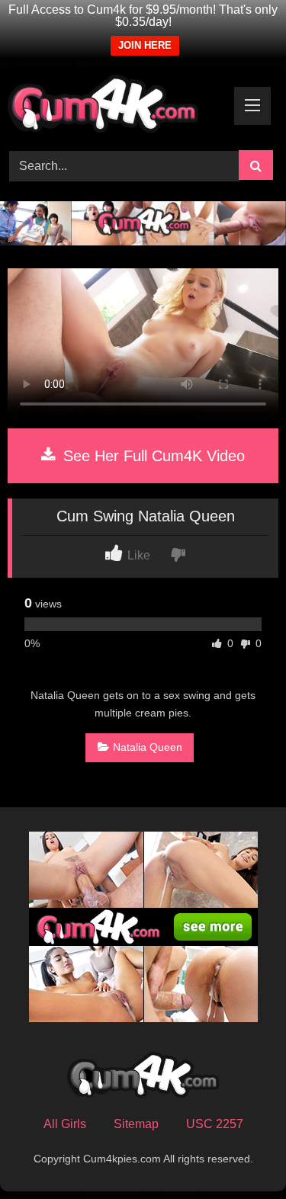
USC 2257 (214, 1123)
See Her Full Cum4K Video (152, 455)
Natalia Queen (147, 747)
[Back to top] (238, 1154)
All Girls (64, 1123)
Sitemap (136, 1123)
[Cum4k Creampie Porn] (117, 106)
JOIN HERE (145, 45)
